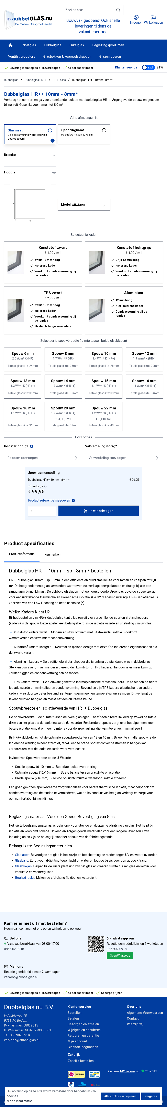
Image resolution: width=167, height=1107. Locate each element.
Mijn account (77, 1041)
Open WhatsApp (120, 955)
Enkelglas (76, 45)
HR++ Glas (59, 80)
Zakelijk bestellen (81, 1061)
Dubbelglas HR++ (35, 80)
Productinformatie (22, 554)
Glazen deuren (110, 56)
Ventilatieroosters (21, 56)
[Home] (10, 45)
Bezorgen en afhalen (83, 1024)
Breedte (30, 155)
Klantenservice (126, 67)
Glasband (21, 860)
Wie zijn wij (135, 1024)
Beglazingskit (25, 878)
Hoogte (30, 172)
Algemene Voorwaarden (145, 1013)
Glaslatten (22, 855)
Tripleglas (28, 45)
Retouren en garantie (83, 1036)
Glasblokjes (23, 866)
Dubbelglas (52, 45)
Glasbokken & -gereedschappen (67, 56)
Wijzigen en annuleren (84, 1030)
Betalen (73, 1018)
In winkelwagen (101, 511)
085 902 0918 (14, 949)
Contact (133, 1018)
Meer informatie (19, 1101)
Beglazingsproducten (108, 45)
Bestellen (74, 1013)
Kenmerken (52, 554)
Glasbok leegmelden (83, 1047)
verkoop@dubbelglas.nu (21, 977)
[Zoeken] (118, 10)
